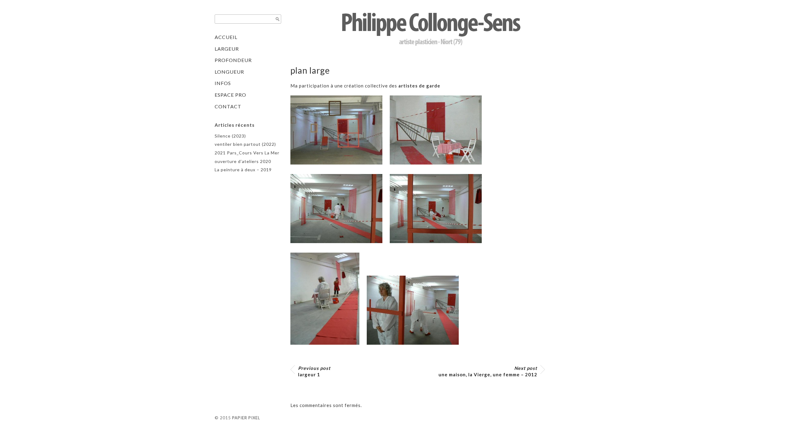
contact (228, 106)
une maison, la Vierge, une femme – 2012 (487, 371)
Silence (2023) (230, 135)
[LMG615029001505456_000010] (439, 247)
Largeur (227, 49)
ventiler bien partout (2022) (245, 144)
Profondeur (233, 60)
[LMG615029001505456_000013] (328, 349)
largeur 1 (314, 371)
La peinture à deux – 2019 (243, 169)
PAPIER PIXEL (246, 417)
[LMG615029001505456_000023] (339, 169)
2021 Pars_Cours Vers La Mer (247, 152)
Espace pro (230, 95)
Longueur (229, 72)
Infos (223, 83)
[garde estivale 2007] (439, 169)
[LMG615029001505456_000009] (339, 247)
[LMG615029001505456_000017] (416, 349)
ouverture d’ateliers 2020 (243, 161)
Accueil (226, 37)
